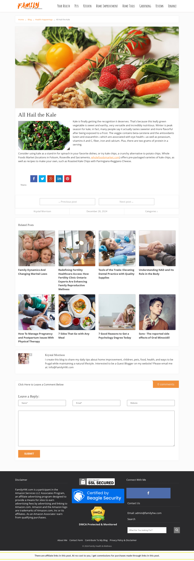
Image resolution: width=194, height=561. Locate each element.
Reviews (160, 6)
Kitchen (87, 6)
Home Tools (128, 6)
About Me (62, 540)
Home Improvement (107, 6)
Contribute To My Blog (96, 540)
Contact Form (76, 540)
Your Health (63, 6)
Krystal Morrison (42, 211)
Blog (30, 19)
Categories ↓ (151, 211)
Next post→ (127, 201)
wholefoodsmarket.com (105, 157)
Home (22, 19)
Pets (77, 6)
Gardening (145, 6)
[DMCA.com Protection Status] (98, 521)
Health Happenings (44, 19)
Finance (172, 6)
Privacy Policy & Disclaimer (123, 540)
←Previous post (67, 201)
